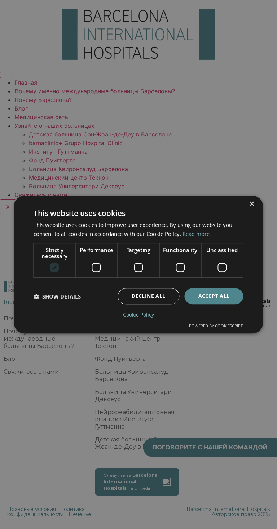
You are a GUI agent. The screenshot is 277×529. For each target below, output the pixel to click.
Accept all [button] (214, 296)
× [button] (251, 204)
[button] (57, 296)
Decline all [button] (148, 296)
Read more (196, 233)
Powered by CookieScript (216, 325)
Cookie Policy (138, 314)
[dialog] (138, 265)
